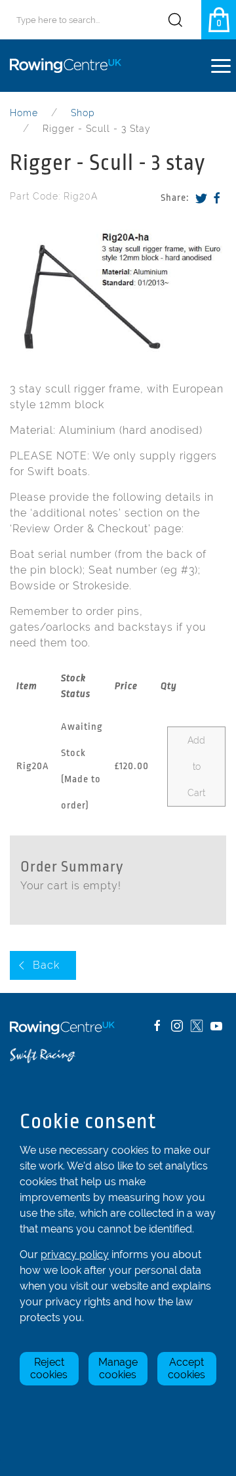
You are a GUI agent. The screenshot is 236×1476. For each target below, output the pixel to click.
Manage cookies (118, 1368)
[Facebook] (217, 197)
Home (24, 113)
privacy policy (75, 1254)
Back (46, 965)
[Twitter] (201, 197)
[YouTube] (216, 1025)
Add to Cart (196, 766)
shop (83, 113)
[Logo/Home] (70, 65)
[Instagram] (177, 1025)
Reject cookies (49, 1368)
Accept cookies (186, 1368)
